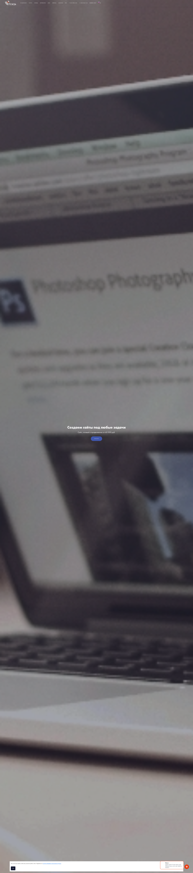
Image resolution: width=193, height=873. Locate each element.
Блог (49, 2)
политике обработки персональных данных (52, 863)
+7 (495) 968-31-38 (83, 2)
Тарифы (36, 2)
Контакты (60, 2)
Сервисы (54, 2)
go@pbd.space (93, 2)
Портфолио (43, 2)
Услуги (30, 2)
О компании (23, 2)
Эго (66, 2)
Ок (13, 868)
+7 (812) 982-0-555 (73, 2)
